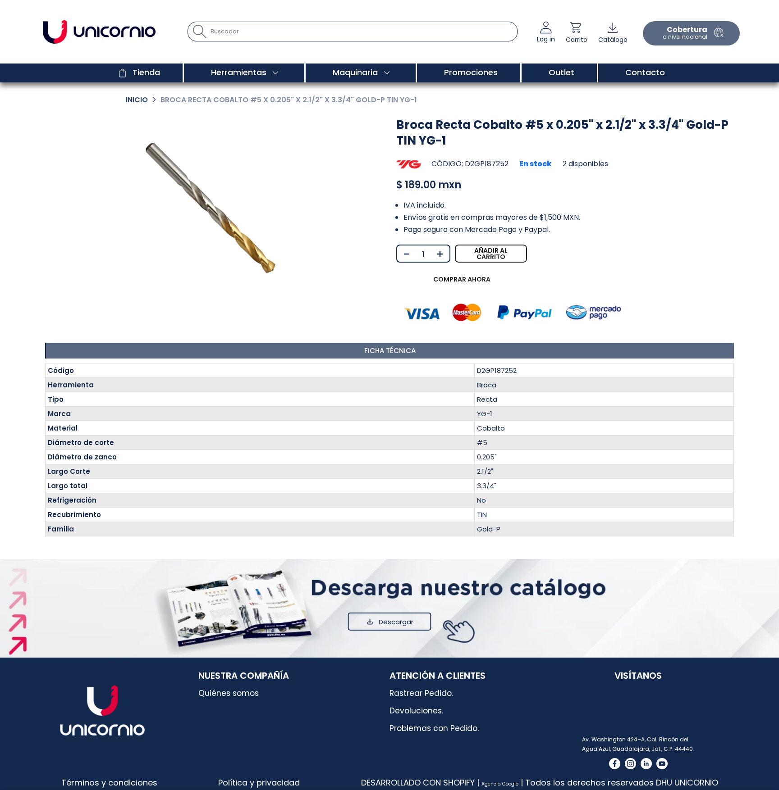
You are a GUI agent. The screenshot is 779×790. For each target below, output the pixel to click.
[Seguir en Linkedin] (646, 763)
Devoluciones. (416, 710)
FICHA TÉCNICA (390, 350)
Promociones (471, 72)
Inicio (137, 100)
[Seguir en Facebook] (614, 763)
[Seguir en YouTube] (662, 763)
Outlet (561, 72)
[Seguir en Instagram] (630, 763)
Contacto (645, 72)
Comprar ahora (461, 279)
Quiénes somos (228, 693)
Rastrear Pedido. (421, 693)
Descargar (396, 622)
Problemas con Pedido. (434, 728)
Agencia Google (499, 784)
